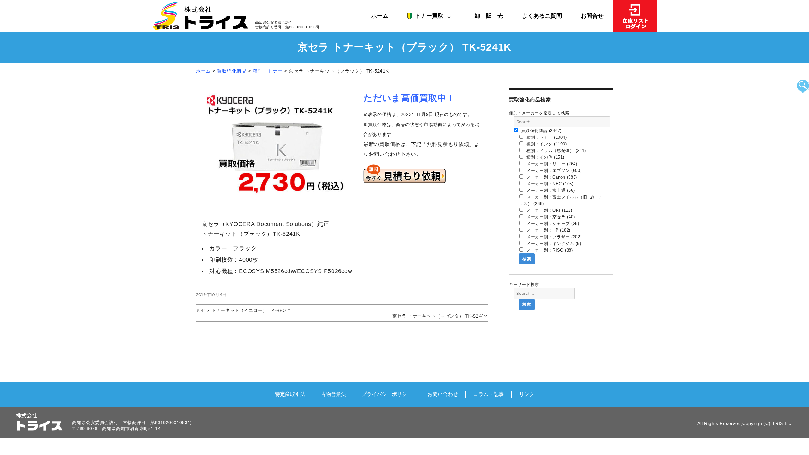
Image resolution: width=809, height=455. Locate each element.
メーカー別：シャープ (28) (552, 223)
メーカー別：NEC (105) (549, 183)
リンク (526, 394)
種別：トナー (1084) (546, 137)
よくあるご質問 (542, 16)
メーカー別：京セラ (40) (550, 217)
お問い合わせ (443, 394)
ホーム (379, 16)
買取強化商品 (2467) (541, 130)
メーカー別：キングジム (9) (553, 243)
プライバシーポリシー (387, 394)
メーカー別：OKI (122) (548, 210)
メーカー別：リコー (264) (551, 163)
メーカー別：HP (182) (547, 230)
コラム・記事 (488, 394)
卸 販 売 (492, 16)
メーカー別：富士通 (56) (550, 190)
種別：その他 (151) (544, 157)
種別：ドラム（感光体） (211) (555, 150)
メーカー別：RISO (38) (549, 250)
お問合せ (592, 16)
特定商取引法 (290, 394)
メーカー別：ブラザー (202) (553, 236)
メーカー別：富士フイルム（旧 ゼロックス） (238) (560, 200)
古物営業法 (333, 394)
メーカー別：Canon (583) (551, 177)
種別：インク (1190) (546, 144)
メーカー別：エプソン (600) (553, 170)
